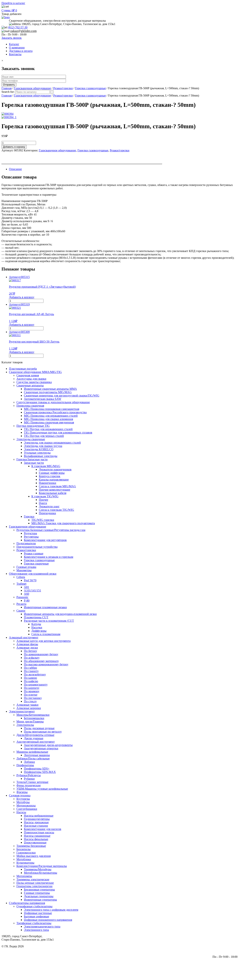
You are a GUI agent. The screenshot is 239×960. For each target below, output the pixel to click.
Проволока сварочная (30, 405)
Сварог (21, 610)
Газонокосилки (26, 852)
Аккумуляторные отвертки (41, 748)
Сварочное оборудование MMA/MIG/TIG (35, 372)
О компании (17, 47)
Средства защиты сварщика (34, 382)
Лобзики (29, 761)
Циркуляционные (35, 842)
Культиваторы (25, 862)
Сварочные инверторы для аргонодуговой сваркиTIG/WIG (61, 395)
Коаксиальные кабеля (52, 493)
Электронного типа (36, 929)
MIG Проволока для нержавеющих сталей (51, 415)
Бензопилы (23, 849)
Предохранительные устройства (37, 546)
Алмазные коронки (28, 708)
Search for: (7, 91)
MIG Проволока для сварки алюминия (48, 419)
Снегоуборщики (26, 808)
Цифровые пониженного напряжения (48, 919)
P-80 (27, 600)
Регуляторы (31, 536)
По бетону (30, 651)
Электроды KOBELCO (38, 449)
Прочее (43, 499)
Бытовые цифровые (36, 916)
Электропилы (25, 724)
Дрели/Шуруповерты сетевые (35, 735)
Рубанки (29, 778)
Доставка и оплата (20, 50)
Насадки (36, 627)
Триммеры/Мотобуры (37, 869)
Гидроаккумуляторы (37, 819)
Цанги (43, 503)
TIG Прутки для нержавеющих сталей (48, 429)
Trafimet (21, 583)
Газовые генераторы (37, 892)
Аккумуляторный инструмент (35, 741)
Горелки (29, 516)
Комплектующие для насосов (42, 829)
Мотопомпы (24, 876)
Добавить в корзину (14, 146)
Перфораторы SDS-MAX (40, 771)
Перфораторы (25, 765)
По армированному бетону (41, 654)
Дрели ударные (33, 738)
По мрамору (31, 691)
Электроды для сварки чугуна (43, 446)
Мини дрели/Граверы (30, 721)
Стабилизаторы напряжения (27, 903)
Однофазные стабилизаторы (34, 906)
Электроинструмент (22, 711)
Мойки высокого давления (33, 856)
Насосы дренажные (36, 822)
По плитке (30, 694)
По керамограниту (36, 684)
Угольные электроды (37, 452)
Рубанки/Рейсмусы (28, 775)
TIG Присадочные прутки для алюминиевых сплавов (58, 432)
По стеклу (30, 701)
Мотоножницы (26, 805)
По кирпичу (31, 687)
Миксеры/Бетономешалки (32, 714)
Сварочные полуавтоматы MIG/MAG (48, 392)
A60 (26, 593)
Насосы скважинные (37, 835)
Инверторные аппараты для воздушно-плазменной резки (60, 614)
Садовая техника (19, 795)
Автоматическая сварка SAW (42, 398)
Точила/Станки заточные (32, 782)
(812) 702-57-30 (17, 27)
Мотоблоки (23, 859)
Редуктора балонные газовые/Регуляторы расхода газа (50, 530)
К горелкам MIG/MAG (45, 466)
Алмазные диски (27, 647)
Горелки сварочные (36, 563)
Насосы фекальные (36, 839)
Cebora (20, 577)
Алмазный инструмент (23, 637)
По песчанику (33, 698)
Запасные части (34, 462)
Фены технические (28, 785)
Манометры (24, 570)
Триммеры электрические (32, 879)
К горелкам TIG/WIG (44, 496)
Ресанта (21, 603)
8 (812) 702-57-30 (227, 949)
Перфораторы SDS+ (36, 768)
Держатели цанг (49, 506)
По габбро (30, 667)
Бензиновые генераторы (39, 889)
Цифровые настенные (38, 913)
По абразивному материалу (41, 661)
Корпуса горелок (49, 476)
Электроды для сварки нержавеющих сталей (52, 442)
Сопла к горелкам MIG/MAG (57, 486)
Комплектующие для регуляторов (45, 540)
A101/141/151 (32, 590)
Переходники (47, 513)
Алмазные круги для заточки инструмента (43, 640)
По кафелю (31, 681)
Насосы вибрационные (38, 815)
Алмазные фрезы (27, 644)
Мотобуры (23, 802)
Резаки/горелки (63, 88)
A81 (26, 587)
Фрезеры (22, 792)
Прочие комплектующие (54, 489)
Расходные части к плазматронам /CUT (49, 620)
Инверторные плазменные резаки (45, 607)
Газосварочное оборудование (32, 88)
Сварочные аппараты (30, 385)
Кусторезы (23, 798)
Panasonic (22, 597)
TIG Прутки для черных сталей (44, 435)
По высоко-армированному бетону (46, 664)
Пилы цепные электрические (35, 882)
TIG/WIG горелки (42, 519)
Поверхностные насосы (39, 832)
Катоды (36, 624)
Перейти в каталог (13, 3)
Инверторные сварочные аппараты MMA (50, 388)
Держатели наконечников (55, 469)
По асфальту (32, 657)
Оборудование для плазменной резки (32, 573)
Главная (6, 88)
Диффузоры (38, 630)
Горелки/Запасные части (32, 459)
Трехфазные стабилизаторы (33, 923)
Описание (15, 169)
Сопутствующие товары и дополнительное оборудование (53, 402)
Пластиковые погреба (23, 368)
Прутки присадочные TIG (33, 425)
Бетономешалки (34, 718)
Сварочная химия (27, 375)
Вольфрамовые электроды (40, 456)
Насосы (21, 812)
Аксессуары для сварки (31, 378)
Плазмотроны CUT (36, 617)
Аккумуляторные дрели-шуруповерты (48, 745)
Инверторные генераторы (40, 899)
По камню (30, 677)
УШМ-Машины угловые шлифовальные (42, 788)
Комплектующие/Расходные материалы (41, 866)
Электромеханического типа (42, 926)
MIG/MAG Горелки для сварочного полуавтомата (63, 523)
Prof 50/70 (30, 580)
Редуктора (30, 533)
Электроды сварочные (30, 439)
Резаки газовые (33, 553)
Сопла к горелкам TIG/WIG (56, 509)
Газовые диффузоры (52, 472)
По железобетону (35, 674)
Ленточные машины (37, 755)
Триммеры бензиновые (31, 845)
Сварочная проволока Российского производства (55, 412)
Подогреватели (26, 543)
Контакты (15, 54)
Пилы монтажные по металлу (43, 731)
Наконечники (47, 482)
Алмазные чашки (27, 704)
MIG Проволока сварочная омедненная (49, 422)
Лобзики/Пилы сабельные (33, 758)
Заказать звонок (11, 37)
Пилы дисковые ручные (39, 728)
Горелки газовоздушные (90, 88)
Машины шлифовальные (32, 751)
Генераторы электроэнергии (34, 886)
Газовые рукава (26, 566)
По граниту (31, 671)
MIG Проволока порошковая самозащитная (51, 409)
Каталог (14, 44)
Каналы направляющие (54, 479)
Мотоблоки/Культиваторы (40, 872)
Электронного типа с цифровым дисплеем (51, 909)
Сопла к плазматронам (45, 634)
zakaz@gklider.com (23, 31)
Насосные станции (36, 825)
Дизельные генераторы (38, 896)
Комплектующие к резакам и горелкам (48, 556)
